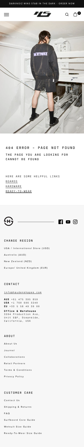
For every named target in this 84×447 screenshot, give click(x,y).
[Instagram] (76, 222)
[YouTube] (69, 222)
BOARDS (12, 181)
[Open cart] (75, 14)
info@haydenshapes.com (23, 292)
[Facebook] (62, 222)
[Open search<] (67, 14)
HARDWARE (14, 186)
